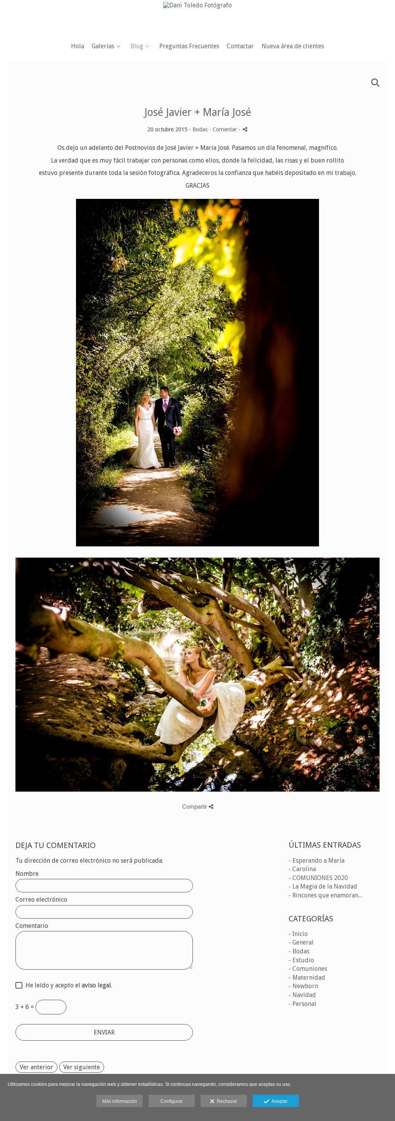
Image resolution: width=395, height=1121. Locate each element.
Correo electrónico (41, 899)
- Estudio (301, 960)
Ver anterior (36, 1067)
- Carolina (302, 869)
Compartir (195, 806)
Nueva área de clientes (293, 46)
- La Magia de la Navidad (323, 886)
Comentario (31, 926)
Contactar (240, 46)
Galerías (103, 46)
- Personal (302, 1003)
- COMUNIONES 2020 (318, 878)
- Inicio (298, 934)
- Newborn (303, 986)
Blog (136, 46)
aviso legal (96, 985)
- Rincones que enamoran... (325, 895)
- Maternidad (307, 977)
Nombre (27, 873)
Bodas (200, 129)
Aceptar (278, 1101)
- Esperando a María (316, 860)
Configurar (171, 1101)
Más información (119, 1101)
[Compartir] (245, 129)
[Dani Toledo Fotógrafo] (197, 18)
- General (301, 942)
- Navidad (302, 995)
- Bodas (299, 951)
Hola (77, 46)
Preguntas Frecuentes (189, 46)
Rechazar (225, 1101)
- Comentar (223, 129)
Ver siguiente (81, 1067)
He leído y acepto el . (67, 985)
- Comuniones (308, 968)
